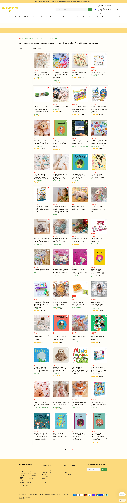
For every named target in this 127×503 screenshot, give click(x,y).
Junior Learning (75, 112)
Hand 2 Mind (36, 308)
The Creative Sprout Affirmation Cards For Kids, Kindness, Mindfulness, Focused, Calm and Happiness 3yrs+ (42, 403)
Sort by (34, 48)
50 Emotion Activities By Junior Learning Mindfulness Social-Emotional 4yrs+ (99, 240)
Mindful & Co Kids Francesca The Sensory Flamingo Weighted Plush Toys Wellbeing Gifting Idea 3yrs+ (61, 403)
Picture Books (36, 373)
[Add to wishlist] (48, 54)
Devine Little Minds (57, 80)
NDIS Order (44, 474)
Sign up (104, 469)
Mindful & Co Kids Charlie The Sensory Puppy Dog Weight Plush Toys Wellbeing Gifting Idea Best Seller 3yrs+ (41, 143)
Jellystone (36, 114)
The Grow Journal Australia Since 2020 (80, 146)
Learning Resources (95, 112)
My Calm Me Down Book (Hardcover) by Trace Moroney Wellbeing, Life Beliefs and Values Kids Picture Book (80, 271)
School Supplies (45, 476)
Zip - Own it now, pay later (47, 480)
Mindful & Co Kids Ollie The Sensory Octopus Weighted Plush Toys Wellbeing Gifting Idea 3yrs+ (61, 241)
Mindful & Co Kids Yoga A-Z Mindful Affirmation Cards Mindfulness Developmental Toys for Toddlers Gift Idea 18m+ (61, 176)
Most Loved (9, 17)
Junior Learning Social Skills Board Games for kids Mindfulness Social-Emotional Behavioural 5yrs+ (79, 109)
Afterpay (43, 478)
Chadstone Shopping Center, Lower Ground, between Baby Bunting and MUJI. (28, 475)
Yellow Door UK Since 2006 (58, 307)
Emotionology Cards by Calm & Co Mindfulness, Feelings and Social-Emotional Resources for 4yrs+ (79, 337)
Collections (71, 17)
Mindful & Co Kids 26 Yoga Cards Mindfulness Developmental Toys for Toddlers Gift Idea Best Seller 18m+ (98, 304)
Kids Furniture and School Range (49, 17)
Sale (15, 17)
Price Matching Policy (46, 472)
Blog (65, 476)
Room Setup (119, 17)
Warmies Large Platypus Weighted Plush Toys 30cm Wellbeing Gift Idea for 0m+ (79, 208)
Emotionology (75, 341)
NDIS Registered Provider (107, 17)
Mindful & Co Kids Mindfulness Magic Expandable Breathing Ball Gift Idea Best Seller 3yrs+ (41, 74)
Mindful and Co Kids (38, 77)
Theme (84, 17)
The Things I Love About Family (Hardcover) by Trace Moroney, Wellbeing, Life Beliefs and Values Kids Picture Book (61, 271)
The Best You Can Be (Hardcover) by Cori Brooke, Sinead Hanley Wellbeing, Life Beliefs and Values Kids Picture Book (60, 436)
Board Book (36, 441)
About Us (66, 468)
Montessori (36, 17)
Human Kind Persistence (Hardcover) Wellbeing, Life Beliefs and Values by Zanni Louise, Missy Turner (59, 337)
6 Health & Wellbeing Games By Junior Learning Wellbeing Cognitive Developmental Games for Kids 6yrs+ (99, 403)
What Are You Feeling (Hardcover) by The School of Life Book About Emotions (98, 175)
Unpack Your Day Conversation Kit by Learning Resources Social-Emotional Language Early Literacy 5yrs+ (99, 109)
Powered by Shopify (22, 498)
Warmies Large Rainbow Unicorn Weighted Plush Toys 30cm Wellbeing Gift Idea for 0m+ (98, 209)
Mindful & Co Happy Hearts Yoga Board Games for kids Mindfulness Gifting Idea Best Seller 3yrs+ (41, 337)
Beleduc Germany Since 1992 (77, 307)
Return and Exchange (46, 470)
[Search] (90, 9)
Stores (65, 472)
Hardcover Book (56, 148)
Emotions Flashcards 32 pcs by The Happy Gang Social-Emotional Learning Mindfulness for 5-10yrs (41, 209)
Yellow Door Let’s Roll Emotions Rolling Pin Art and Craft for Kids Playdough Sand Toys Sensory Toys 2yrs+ (60, 303)
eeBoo (35, 272)
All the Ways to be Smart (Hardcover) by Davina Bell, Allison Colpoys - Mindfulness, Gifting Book (98, 337)
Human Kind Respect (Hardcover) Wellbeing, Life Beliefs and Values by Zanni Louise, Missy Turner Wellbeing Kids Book (60, 143)
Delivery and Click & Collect (48, 468)
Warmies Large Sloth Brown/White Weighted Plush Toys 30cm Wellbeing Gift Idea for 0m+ (60, 369)
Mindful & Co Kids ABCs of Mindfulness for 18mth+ (97, 73)
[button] (120, 9)
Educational (27, 17)
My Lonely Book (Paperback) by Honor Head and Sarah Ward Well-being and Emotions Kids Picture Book (41, 369)
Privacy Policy (45, 483)
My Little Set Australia (76, 75)
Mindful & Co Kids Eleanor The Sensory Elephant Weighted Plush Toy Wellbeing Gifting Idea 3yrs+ (41, 241)
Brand (78, 17)
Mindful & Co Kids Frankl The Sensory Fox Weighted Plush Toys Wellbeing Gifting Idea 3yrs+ (79, 403)
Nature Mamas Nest (57, 109)
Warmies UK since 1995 (76, 211)
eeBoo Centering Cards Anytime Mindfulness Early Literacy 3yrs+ (41, 270)
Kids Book (63, 17)
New (20, 17)
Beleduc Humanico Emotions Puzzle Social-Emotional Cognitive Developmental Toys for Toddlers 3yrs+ (79, 303)
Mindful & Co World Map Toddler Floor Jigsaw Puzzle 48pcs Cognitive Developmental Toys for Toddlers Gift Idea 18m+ (41, 176)
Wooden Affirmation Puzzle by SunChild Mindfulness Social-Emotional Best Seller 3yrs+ (79, 240)
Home (3, 17)
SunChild (74, 243)
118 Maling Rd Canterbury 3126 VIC (30, 470)
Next (73, 450)
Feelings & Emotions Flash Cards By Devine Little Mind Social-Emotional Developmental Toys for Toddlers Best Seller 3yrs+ (99, 143)
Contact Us (96, 17)
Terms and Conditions (46, 485)
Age (90, 17)
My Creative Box (94, 375)
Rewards (4, 21)
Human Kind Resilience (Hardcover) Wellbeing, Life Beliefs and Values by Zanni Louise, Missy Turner (78, 176)
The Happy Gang (37, 212)
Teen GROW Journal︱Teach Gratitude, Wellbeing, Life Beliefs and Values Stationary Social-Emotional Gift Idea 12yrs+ (80, 143)
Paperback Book (75, 375)
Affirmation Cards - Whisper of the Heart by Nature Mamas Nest (60, 107)
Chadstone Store (67, 474)
